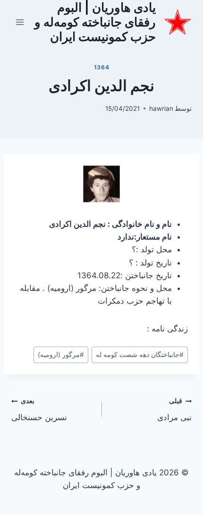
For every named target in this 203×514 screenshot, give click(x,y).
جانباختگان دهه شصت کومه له (140, 354)
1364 (101, 67)
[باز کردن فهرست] (20, 22)
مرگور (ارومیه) (61, 354)
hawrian (161, 108)
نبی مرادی (174, 409)
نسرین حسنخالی (39, 409)
